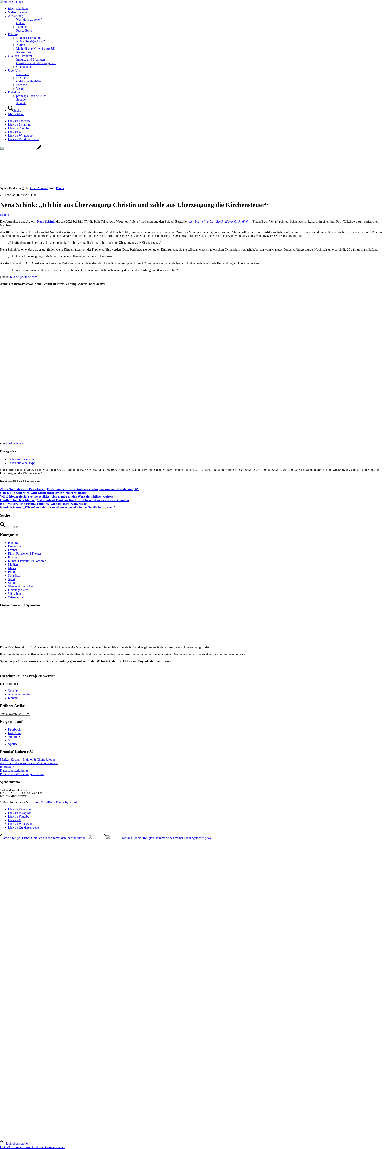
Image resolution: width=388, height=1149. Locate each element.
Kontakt (13, 698)
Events (12, 550)
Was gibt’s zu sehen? (29, 19)
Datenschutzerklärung (14, 770)
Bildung (13, 542)
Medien (5, 214)
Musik (12, 568)
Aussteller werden (19, 694)
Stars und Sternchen (21, 586)
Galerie (20, 23)
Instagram (14, 733)
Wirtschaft (14, 593)
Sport (11, 579)
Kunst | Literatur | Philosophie (27, 561)
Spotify (12, 744)
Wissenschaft (16, 597)
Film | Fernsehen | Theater (24, 553)
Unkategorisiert (18, 590)
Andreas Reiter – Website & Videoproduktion (29, 763)
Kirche (12, 557)
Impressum (7, 766)
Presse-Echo (24, 30)
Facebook (14, 729)
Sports (12, 582)
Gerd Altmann (39, 188)
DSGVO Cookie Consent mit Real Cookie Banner (32, 1147)
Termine (21, 26)
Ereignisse (14, 546)
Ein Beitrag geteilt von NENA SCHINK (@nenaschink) (55, 431)
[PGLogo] (11, 1)
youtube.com (28, 277)
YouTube (14, 736)
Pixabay (61, 188)
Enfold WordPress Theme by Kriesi (54, 802)
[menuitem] (198, 9)
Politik (12, 571)
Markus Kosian (15, 443)
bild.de (14, 277)
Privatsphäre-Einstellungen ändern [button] (22, 774)
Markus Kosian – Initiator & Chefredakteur (27, 759)
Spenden (13, 690)
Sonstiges (14, 575)
